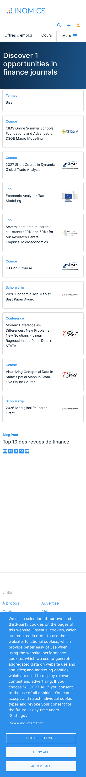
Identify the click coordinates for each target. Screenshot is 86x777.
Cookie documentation (26, 723)
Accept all (41, 766)
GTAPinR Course (19, 268)
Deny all (41, 752)
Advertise (50, 603)
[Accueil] (27, 10)
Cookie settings (41, 738)
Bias (9, 102)
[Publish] (69, 26)
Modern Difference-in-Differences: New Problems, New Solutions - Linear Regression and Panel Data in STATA (29, 335)
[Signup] (78, 26)
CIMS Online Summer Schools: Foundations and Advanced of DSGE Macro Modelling (30, 133)
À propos (10, 603)
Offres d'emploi (18, 35)
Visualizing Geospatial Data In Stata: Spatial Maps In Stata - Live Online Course (29, 377)
